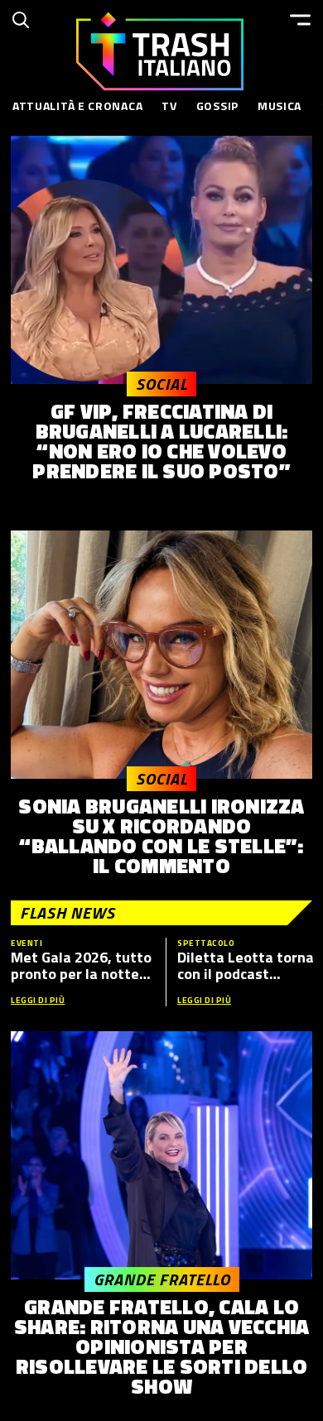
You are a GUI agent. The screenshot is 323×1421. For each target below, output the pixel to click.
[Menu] (300, 19)
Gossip (217, 105)
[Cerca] (20, 19)
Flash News (67, 912)
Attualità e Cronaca (77, 105)
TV (169, 105)
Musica (279, 105)
